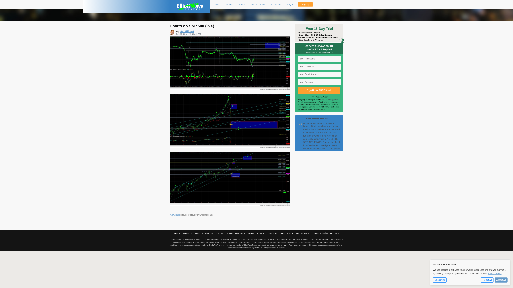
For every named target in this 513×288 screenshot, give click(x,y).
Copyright (272, 234)
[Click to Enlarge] (230, 89)
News (197, 234)
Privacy (260, 234)
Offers (315, 234)
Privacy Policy (495, 273)
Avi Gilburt (175, 215)
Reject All (487, 280)
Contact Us (207, 234)
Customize (440, 280)
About (177, 234)
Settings (334, 234)
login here (329, 52)
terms (322, 100)
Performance (286, 234)
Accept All (501, 280)
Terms (251, 234)
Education (240, 234)
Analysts (187, 234)
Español (324, 234)
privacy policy (333, 100)
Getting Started (224, 234)
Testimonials (302, 234)
